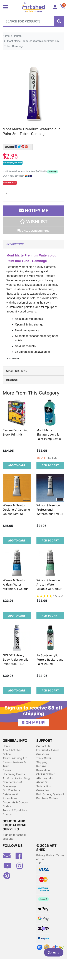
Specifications (16, 371)
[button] (33, 222)
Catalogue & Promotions (10, 796)
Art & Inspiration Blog (16, 778)
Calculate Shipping (35, 231)
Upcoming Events (14, 774)
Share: (10, 147)
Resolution (43, 770)
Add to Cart (16, 465)
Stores (7, 770)
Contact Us (43, 746)
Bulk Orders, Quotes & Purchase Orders (50, 796)
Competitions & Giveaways (12, 784)
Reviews (12, 379)
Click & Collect (45, 774)
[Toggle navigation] (5, 6)
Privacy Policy (45, 855)
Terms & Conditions (15, 810)
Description (14, 244)
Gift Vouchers (11, 790)
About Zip (42, 782)
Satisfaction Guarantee (43, 788)
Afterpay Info (44, 778)
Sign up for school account (14, 837)
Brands (7, 814)
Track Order (43, 758)
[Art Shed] (33, 7)
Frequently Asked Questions (47, 752)
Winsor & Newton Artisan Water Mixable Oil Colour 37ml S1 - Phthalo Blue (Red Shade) (15, 588)
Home (6, 746)
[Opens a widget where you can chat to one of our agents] (53, 952)
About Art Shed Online (12, 752)
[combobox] (33, 21)
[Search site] (59, 21)
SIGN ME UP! (33, 723)
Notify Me (36, 210)
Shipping (42, 762)
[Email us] (8, 857)
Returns (41, 766)
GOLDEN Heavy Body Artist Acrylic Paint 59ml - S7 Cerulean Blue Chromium (15, 663)
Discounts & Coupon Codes (16, 804)
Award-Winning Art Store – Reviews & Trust (15, 762)
